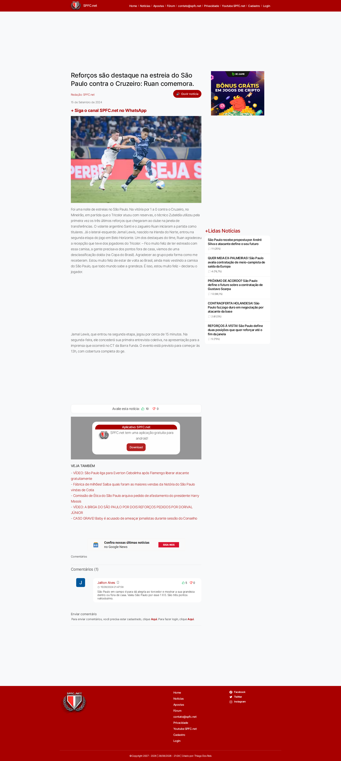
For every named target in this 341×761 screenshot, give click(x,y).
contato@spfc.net (189, 6)
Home (133, 6)
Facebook (239, 691)
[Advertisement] (170, 39)
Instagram (240, 701)
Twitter (238, 696)
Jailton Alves (106, 582)
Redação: (82, 94)
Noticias (145, 6)
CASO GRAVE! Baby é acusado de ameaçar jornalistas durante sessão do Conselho (135, 518)
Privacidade (211, 6)
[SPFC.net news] (136, 544)
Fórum (171, 6)
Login (266, 6)
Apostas (158, 6)
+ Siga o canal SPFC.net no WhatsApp (109, 110)
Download (136, 447)
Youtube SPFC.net (233, 6)
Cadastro (254, 6)
